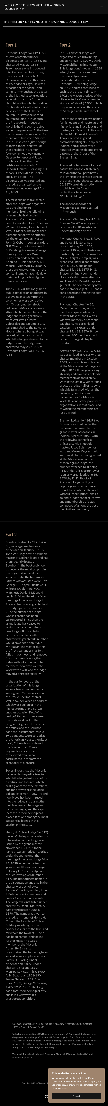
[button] (102, 7)
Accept (76, 1096)
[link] (38, 9)
